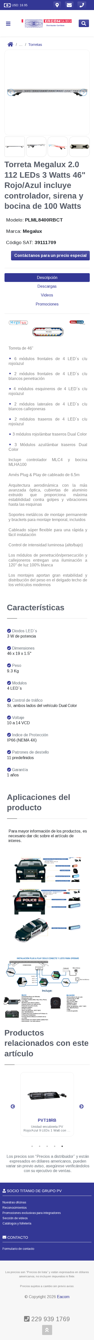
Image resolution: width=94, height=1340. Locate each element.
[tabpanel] (47, 1107)
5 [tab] (62, 1146)
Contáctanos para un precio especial (50, 255)
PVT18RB (47, 1120)
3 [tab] (47, 1146)
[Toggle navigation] (10, 23)
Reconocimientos (15, 1207)
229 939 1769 (50, 1318)
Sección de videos (15, 1218)
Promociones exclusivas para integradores (32, 1213)
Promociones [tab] (47, 304)
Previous (12, 1106)
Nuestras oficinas (14, 1202)
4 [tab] (54, 1146)
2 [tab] (39, 1146)
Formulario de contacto (18, 1249)
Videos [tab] (47, 295)
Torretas (35, 44)
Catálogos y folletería (17, 1223)
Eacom (63, 1297)
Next (81, 1106)
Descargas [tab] (47, 286)
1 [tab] (32, 1146)
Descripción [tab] (47, 277)
